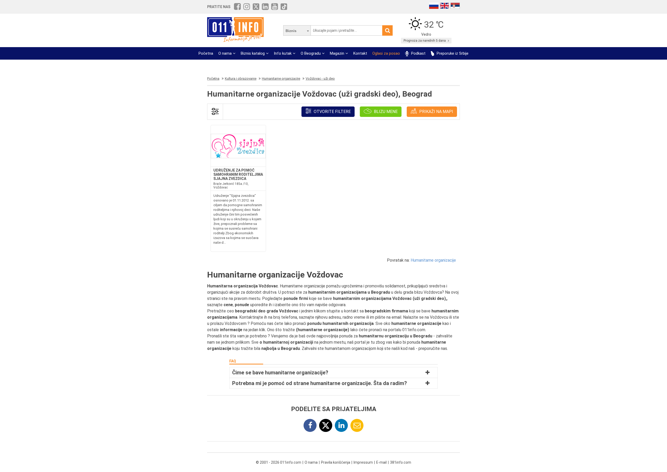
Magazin (337, 53)
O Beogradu (311, 53)
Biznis (291, 31)
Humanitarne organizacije (433, 260)
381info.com (400, 462)
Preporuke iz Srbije (452, 53)
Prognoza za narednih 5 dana (425, 40)
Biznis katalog (253, 53)
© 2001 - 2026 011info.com (278, 462)
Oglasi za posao (386, 53)
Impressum (363, 462)
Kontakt (360, 53)
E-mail (381, 462)
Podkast (417, 53)
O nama (225, 53)
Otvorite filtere (332, 111)
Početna (206, 53)
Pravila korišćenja (335, 462)
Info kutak (283, 53)
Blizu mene (385, 111)
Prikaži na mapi (435, 111)
